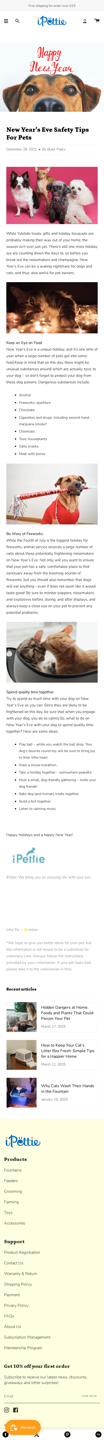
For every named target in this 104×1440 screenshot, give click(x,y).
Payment (12, 1295)
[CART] (97, 21)
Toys (8, 1212)
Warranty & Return (20, 1273)
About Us (12, 1326)
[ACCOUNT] (85, 21)
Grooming (13, 1191)
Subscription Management (27, 1337)
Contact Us (13, 1263)
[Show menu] (8, 21)
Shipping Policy (18, 1284)
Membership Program (23, 1348)
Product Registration (22, 1252)
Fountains (13, 1170)
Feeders (11, 1181)
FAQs (9, 1316)
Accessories (14, 1223)
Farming (11, 1202)
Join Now (89, 1396)
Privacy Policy (16, 1305)
